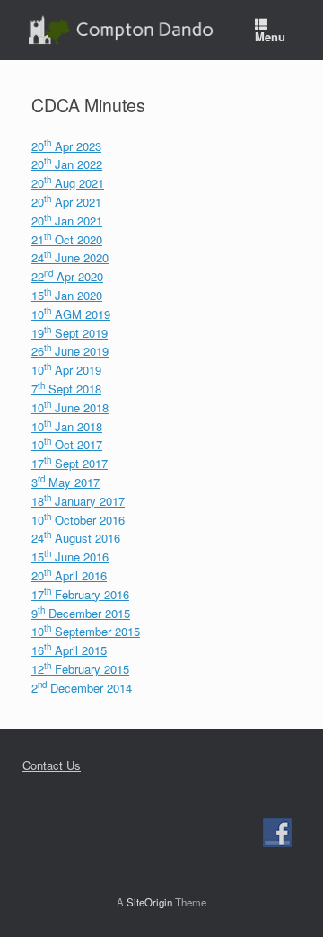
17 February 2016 (80, 594)
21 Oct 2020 (66, 239)
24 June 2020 (70, 257)
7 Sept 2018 (66, 388)
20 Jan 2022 (66, 163)
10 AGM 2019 (70, 314)
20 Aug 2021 (67, 182)
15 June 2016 (70, 556)
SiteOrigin (149, 902)
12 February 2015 (80, 668)
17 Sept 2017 (69, 463)
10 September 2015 (85, 631)
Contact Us (51, 764)
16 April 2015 (69, 650)
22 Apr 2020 (67, 276)
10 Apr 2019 (66, 369)
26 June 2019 (70, 350)
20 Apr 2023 (66, 146)
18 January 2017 (78, 500)
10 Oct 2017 (66, 444)
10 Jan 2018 (66, 426)
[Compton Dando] (120, 30)
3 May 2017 (65, 482)
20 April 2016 (69, 575)
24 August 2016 (75, 537)
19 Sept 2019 (69, 332)
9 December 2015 (80, 613)
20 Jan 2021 (66, 220)
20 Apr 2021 (66, 201)
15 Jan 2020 (66, 295)
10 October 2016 (78, 519)
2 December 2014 (81, 687)
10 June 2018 (70, 407)
